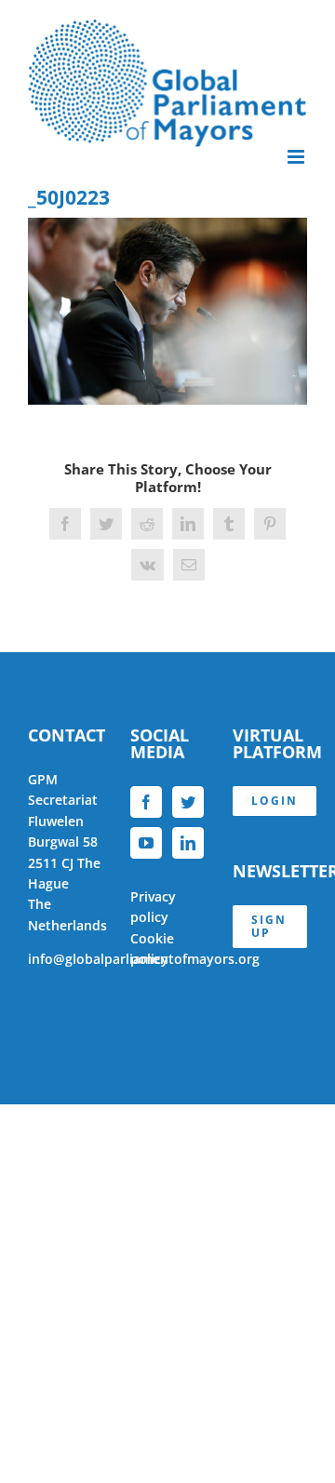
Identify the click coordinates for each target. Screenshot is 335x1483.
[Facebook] (146, 802)
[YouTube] (146, 843)
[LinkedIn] (188, 843)
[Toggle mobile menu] (297, 157)
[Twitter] (188, 802)
